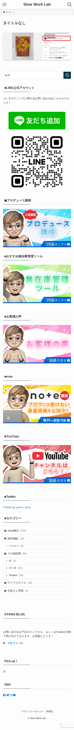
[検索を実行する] (67, 75)
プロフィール (15, 643)
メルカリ (16, 546)
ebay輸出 (17, 530)
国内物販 (16, 538)
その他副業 (17, 553)
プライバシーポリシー (32, 711)
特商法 (49, 711)
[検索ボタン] (69, 4)
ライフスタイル (20, 582)
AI (12, 560)
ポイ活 (15, 568)
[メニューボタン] (4, 4)
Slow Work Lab (37, 4)
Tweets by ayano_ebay (17, 507)
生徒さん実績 (18, 590)
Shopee (16, 575)
